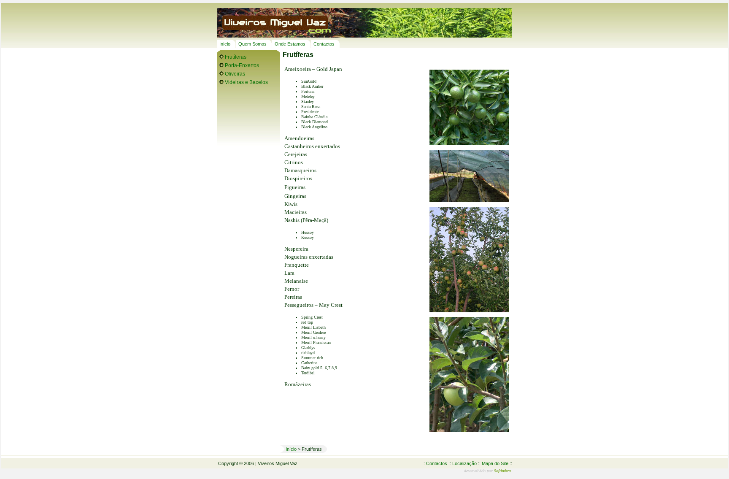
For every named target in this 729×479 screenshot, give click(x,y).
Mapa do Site (495, 463)
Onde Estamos (290, 43)
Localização (464, 463)
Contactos (324, 43)
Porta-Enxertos (242, 65)
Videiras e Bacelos (246, 82)
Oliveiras (235, 74)
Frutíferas (235, 57)
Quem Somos (252, 43)
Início (224, 43)
